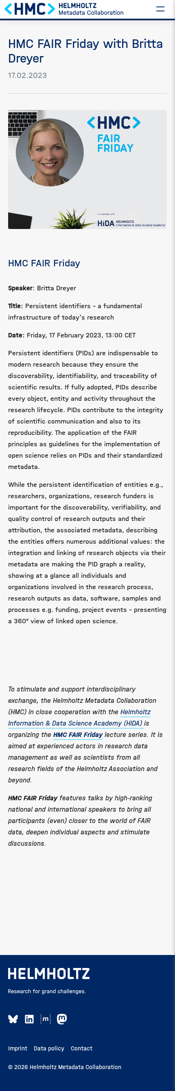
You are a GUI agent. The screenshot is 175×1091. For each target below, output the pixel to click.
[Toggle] (160, 8)
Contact (81, 1048)
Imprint (17, 1048)
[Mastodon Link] (62, 1019)
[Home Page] (64, 8)
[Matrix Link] (45, 1019)
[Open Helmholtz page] (49, 973)
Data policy (49, 1048)
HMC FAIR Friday (78, 735)
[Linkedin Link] (29, 1019)
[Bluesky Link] (13, 1019)
